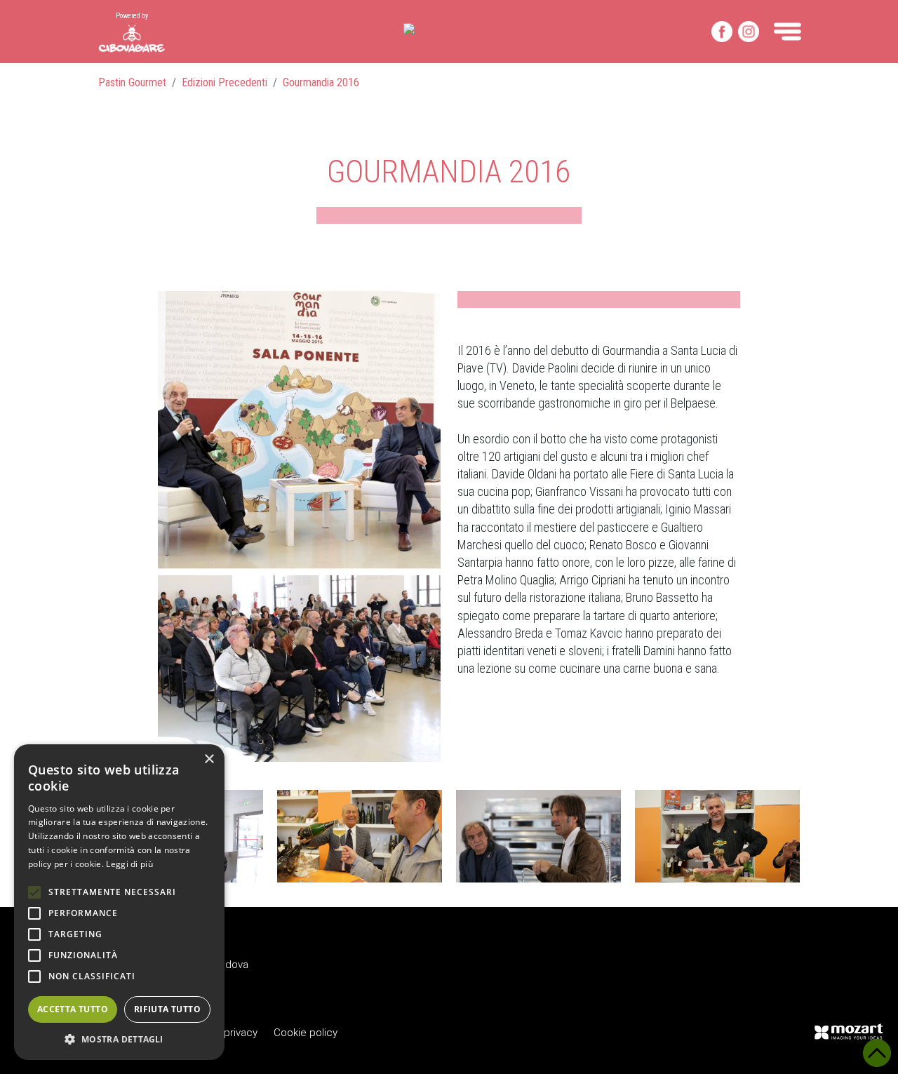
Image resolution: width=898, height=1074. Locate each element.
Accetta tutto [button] (72, 1009)
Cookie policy (305, 1032)
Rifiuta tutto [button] (167, 1009)
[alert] (119, 902)
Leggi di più (129, 864)
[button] (119, 1039)
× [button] (208, 759)
